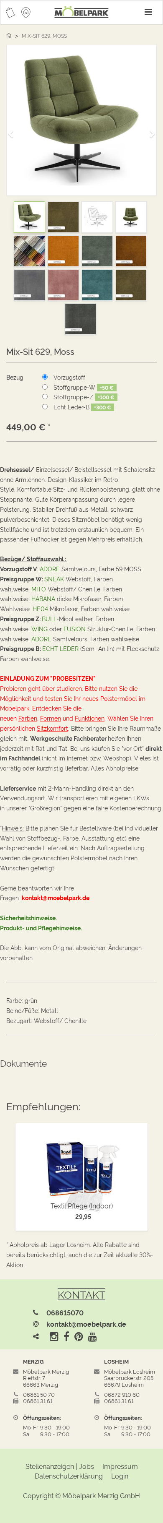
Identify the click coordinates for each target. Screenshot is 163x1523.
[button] (13, 130)
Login (119, 1475)
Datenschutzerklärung (69, 1475)
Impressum (120, 1466)
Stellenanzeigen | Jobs (59, 1466)
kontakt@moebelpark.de (86, 1323)
